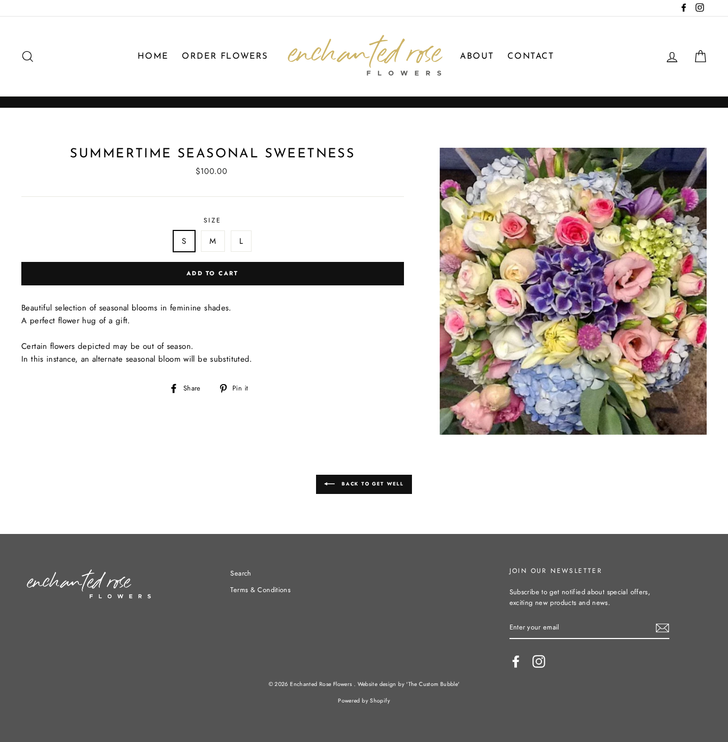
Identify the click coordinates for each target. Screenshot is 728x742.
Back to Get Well (371, 483)
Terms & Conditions (260, 590)
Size (213, 220)
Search (240, 573)
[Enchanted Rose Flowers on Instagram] (538, 661)
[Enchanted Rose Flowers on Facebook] (515, 661)
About (477, 56)
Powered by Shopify (364, 701)
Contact (530, 56)
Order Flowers (225, 56)
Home (152, 56)
